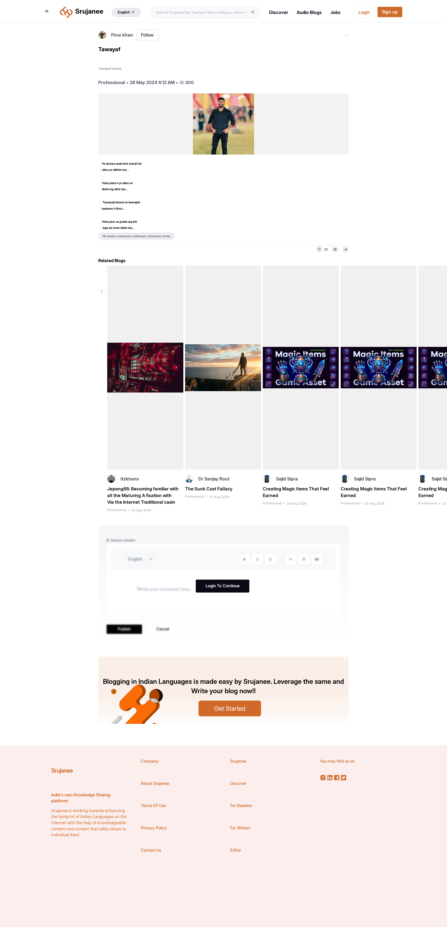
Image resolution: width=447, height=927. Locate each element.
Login (364, 12)
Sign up (390, 12)
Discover (278, 12)
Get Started (229, 708)
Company (150, 761)
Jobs (335, 12)
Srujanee (62, 770)
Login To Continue (223, 585)
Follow (147, 35)
